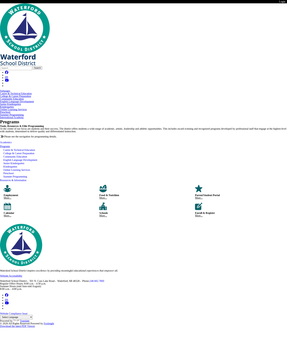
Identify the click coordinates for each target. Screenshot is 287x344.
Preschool (5, 112)
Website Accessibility (11, 275)
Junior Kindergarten (10, 104)
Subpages (5, 91)
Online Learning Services (13, 109)
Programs (5, 146)
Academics (6, 142)
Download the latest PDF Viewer (17, 326)
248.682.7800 (97, 281)
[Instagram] (6, 77)
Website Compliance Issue (14, 313)
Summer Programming (12, 115)
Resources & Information (13, 180)
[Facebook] (6, 72)
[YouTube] (7, 80)
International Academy (12, 117)
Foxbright (49, 323)
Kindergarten (7, 107)
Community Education (12, 99)
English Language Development (17, 101)
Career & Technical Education (16, 93)
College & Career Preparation (15, 96)
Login (282, 1)
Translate (24, 320)
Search (37, 68)
